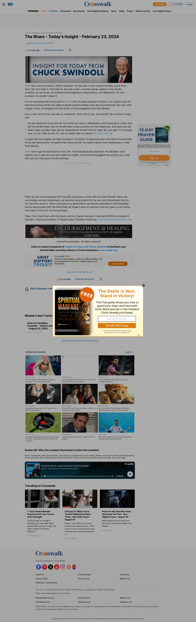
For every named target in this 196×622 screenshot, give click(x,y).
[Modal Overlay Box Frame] (98, 311)
